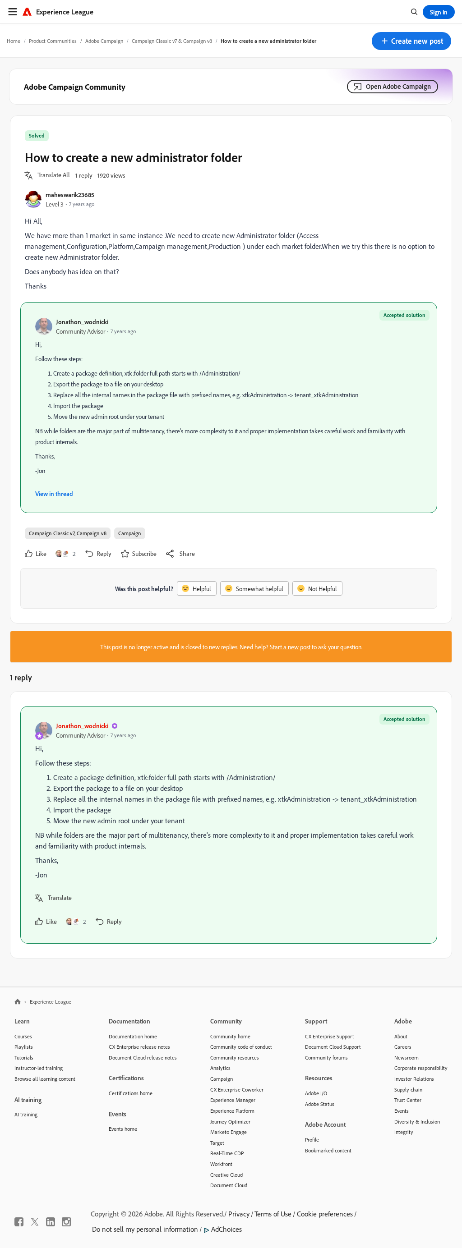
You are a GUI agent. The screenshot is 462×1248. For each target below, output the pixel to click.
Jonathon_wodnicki (82, 322)
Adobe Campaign (104, 40)
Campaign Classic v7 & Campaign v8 (172, 40)
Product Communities (53, 40)
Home (13, 40)
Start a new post (290, 647)
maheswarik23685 (70, 194)
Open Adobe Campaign (398, 86)
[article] (228, 825)
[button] (411, 41)
